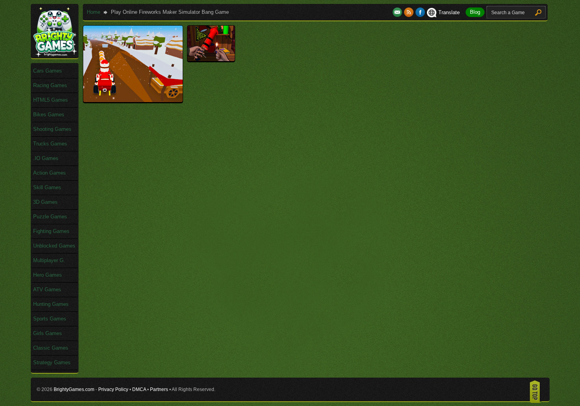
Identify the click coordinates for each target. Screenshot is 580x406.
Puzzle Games (50, 217)
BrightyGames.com (74, 389)
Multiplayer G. (49, 260)
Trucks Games (50, 144)
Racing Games (50, 85)
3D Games (45, 202)
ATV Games (47, 289)
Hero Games (47, 275)
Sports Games (49, 319)
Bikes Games (48, 114)
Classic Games (50, 348)
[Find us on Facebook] (420, 12)
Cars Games (47, 71)
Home (93, 12)
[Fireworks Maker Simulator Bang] (211, 59)
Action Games (49, 173)
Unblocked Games (54, 246)
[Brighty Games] (54, 55)
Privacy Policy (113, 389)
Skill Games (47, 187)
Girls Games (47, 333)
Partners (159, 389)
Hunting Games (51, 304)
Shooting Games (52, 129)
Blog (475, 12)
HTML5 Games (50, 100)
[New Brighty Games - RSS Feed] (409, 12)
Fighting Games (51, 231)
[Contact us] (398, 12)
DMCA (139, 389)
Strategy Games (52, 362)
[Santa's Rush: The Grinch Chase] (133, 100)
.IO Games (45, 158)
